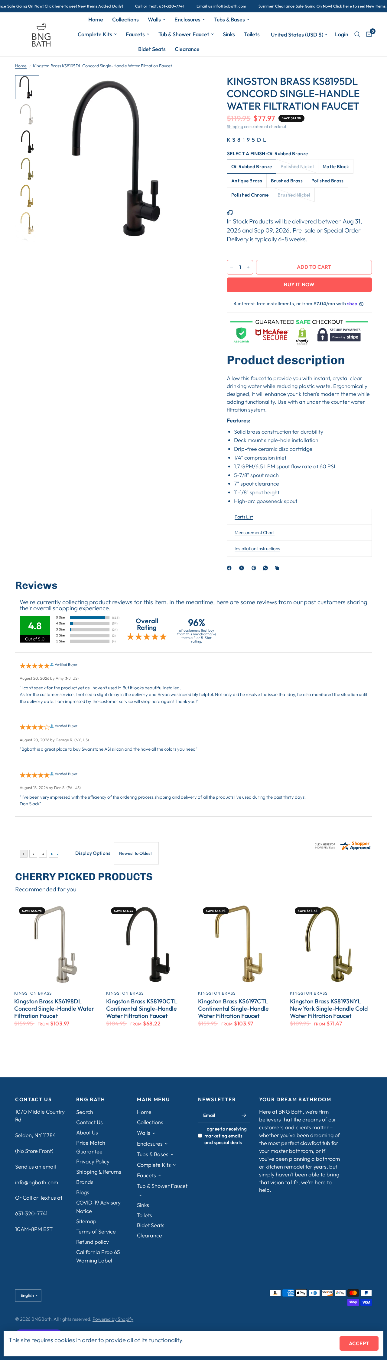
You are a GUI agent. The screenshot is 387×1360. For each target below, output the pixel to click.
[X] (242, 568)
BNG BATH (90, 1099)
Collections (125, 19)
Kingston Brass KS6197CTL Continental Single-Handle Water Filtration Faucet (233, 1008)
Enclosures (187, 19)
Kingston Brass (33, 993)
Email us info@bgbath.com (199, 6)
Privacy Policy (92, 1161)
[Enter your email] (244, 1115)
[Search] (357, 34)
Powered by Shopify (113, 1319)
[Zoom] (196, 88)
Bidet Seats (152, 49)
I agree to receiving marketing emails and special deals (225, 1135)
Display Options (93, 853)
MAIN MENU (153, 1099)
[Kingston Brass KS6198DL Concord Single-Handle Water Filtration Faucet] (55, 944)
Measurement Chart (255, 533)
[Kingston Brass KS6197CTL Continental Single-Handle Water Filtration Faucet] (239, 944)
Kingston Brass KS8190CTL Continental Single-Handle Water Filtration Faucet (141, 1008)
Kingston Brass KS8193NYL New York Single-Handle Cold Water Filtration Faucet (329, 1008)
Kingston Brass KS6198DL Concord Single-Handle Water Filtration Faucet (54, 1008)
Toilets (252, 34)
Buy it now (299, 284)
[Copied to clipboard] (278, 568)
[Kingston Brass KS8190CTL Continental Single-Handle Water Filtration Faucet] (147, 944)
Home (95, 19)
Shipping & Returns (98, 1171)
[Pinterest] (255, 568)
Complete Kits (95, 34)
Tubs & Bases (229, 19)
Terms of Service (96, 1231)
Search (84, 1111)
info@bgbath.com (36, 1182)
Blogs (82, 1192)
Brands (84, 1182)
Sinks (229, 34)
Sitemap (86, 1221)
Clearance (187, 49)
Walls (154, 19)
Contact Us (89, 1122)
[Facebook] (230, 568)
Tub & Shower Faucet (183, 34)
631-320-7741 (31, 1213)
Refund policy (92, 1241)
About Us (87, 1132)
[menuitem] (96, 19)
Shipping (235, 126)
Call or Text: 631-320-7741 (138, 6)
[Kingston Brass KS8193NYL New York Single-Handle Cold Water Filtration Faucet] (331, 944)
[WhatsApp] (266, 568)
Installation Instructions (257, 548)
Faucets (135, 34)
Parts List (244, 517)
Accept (359, 1343)
